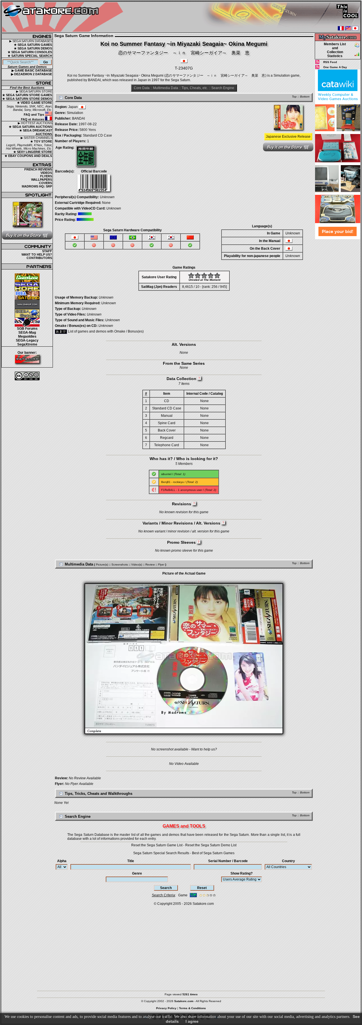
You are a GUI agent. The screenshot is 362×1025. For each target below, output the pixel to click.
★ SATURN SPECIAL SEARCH (30, 55)
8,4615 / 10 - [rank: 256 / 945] (204, 287)
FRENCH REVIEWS (38, 169)
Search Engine (222, 88)
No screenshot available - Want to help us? (184, 749)
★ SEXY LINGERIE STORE (32, 152)
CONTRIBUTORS (39, 258)
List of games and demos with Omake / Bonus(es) (105, 331)
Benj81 (166, 482)
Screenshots (119, 564)
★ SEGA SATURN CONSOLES (30, 52)
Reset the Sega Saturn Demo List (210, 845)
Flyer (161, 564)
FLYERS (46, 176)
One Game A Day (335, 67)
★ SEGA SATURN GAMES (33, 44)
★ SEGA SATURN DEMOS (33, 48)
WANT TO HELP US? (36, 254)
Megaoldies (27, 336)
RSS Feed (330, 62)
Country (288, 861)
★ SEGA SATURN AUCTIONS (30, 126)
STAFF (47, 251)
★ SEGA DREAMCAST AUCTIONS (35, 132)
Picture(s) (102, 564)
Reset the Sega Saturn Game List (156, 845)
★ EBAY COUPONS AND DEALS (28, 155)
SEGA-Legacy (27, 340)
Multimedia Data (165, 88)
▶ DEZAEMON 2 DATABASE (31, 74)
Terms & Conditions (192, 1008)
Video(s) (136, 564)
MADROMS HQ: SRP (37, 186)
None (106, 203)
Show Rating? (241, 873)
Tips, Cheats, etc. (195, 88)
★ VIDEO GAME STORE (34, 102)
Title (130, 861)
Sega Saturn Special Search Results (161, 853)
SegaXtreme (27, 344)
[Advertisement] (337, 325)
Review (150, 564)
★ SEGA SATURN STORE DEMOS (27, 98)
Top (294, 96)
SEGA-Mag (27, 333)
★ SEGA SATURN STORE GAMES (27, 95)
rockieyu (178, 482)
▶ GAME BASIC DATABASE (32, 70)
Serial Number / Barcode (228, 861)
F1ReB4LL (168, 489)
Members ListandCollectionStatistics (335, 50)
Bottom (304, 96)
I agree (192, 1021)
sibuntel (166, 474)
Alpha (61, 861)
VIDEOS (46, 172)
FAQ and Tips (34, 114)
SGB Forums (27, 329)
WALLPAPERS (41, 179)
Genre (137, 873)
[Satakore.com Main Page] (64, 17)
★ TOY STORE (41, 141)
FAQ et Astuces (33, 119)
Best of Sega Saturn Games (213, 853)
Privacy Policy (166, 1008)
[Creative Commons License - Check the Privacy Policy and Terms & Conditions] (27, 376)
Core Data (142, 88)
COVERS (45, 183)
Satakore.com (203, 904)
